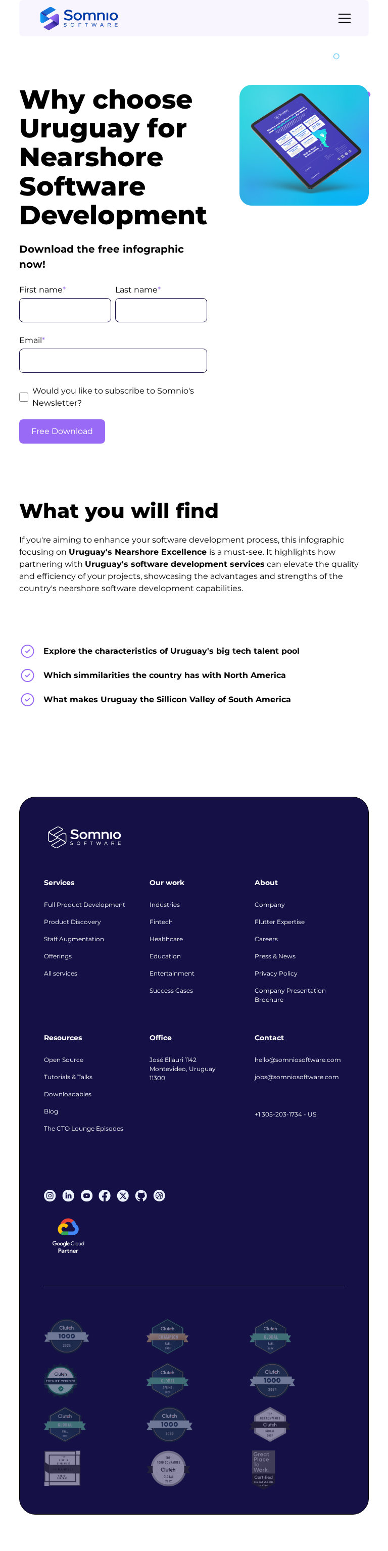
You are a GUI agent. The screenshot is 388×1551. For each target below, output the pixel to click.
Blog (51, 1111)
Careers (266, 939)
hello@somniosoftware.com (298, 1059)
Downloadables (67, 1094)
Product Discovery (72, 922)
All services (60, 973)
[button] (342, 18)
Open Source (63, 1059)
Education (165, 956)
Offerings (58, 956)
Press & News (275, 956)
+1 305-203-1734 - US (285, 1114)
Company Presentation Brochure (290, 995)
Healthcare (166, 939)
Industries (165, 904)
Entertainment (172, 973)
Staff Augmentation (74, 939)
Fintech (161, 922)
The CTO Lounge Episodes (83, 1128)
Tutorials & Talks (68, 1077)
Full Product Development (84, 904)
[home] (79, 18)
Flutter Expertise (280, 922)
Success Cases (171, 990)
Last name (138, 290)
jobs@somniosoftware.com (297, 1077)
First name (42, 290)
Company (270, 904)
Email (32, 340)
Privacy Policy (276, 973)
